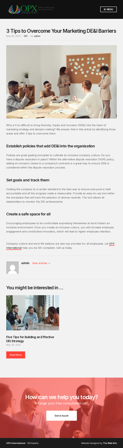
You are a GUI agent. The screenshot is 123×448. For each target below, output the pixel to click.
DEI (25, 36)
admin (37, 36)
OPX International (15, 443)
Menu (109, 9)
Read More (16, 354)
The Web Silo (110, 443)
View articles (40, 263)
